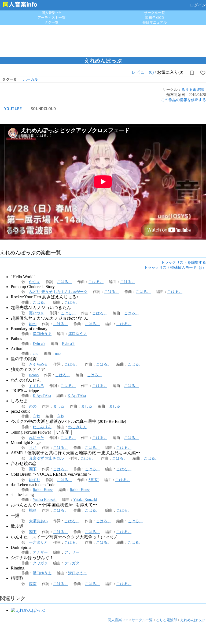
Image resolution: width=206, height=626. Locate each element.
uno (35, 353)
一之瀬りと (38, 542)
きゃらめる (38, 364)
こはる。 (64, 282)
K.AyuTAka (42, 395)
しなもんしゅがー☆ (70, 291)
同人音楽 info (118, 620)
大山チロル (54, 458)
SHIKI (94, 480)
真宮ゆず (36, 458)
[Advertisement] (103, 40)
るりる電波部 (192, 89)
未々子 (47, 291)
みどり (34, 291)
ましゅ (58, 406)
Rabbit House (43, 489)
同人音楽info (51, 13)
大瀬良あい (38, 521)
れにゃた (36, 437)
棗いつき (36, 313)
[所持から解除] (192, 73)
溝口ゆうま (42, 333)
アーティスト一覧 (51, 18)
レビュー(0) (143, 72)
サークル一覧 (154, 13)
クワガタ (40, 563)
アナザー (40, 552)
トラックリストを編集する (183, 262)
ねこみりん (42, 427)
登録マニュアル (154, 22)
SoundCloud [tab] (43, 109)
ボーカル (30, 79)
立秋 (36, 416)
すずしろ (36, 385)
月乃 (32, 447)
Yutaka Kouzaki (45, 499)
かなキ (34, 282)
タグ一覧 (51, 22)
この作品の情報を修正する (183, 100)
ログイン (198, 5)
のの (32, 406)
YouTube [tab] (13, 109)
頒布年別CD (154, 18)
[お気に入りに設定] (203, 73)
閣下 (32, 469)
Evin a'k (39, 343)
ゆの (32, 324)
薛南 (32, 584)
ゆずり (34, 480)
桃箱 (32, 510)
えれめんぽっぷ (192, 620)
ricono (34, 375)
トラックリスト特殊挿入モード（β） (175, 267)
